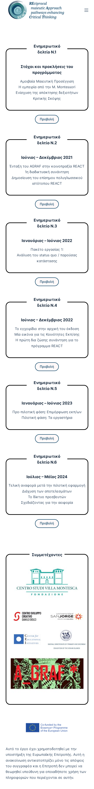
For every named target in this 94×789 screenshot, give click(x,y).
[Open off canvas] (86, 10)
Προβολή (47, 204)
